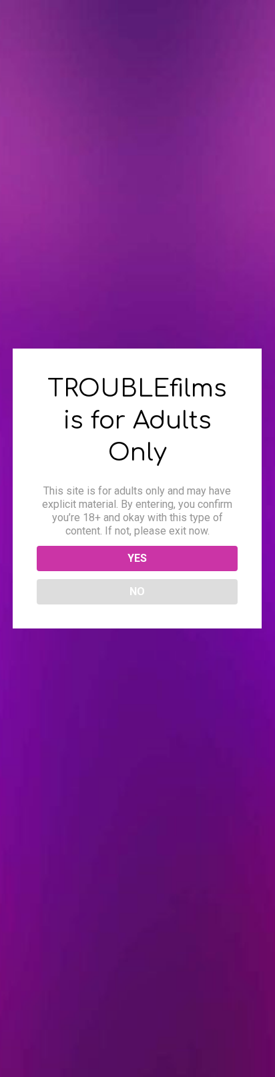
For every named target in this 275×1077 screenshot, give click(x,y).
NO (137, 591)
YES (137, 558)
